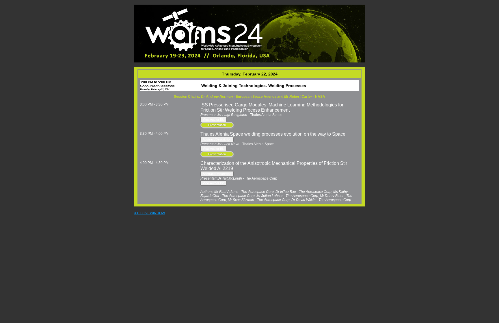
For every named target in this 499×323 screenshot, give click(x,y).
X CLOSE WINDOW (149, 213)
